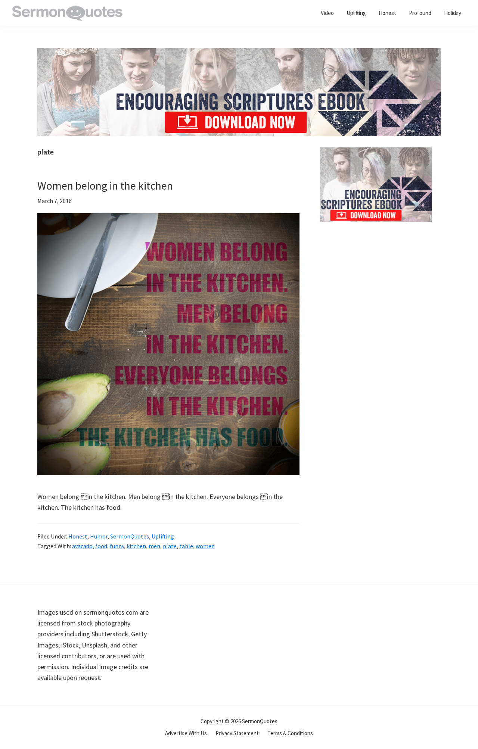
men (154, 546)
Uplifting (163, 536)
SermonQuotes (129, 536)
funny (117, 546)
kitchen (136, 546)
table (186, 546)
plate (170, 546)
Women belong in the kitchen (105, 185)
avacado (82, 546)
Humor (99, 536)
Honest (77, 536)
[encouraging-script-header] (239, 53)
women (205, 546)
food (101, 546)
